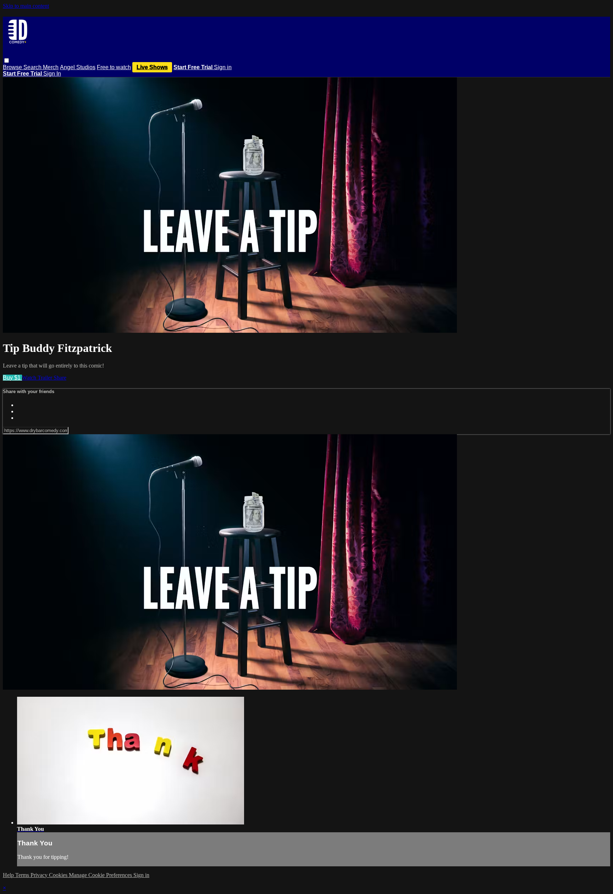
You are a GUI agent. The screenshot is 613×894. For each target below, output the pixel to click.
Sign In (52, 74)
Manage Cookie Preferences (101, 875)
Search (33, 67)
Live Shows (152, 67)
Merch (51, 67)
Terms (23, 875)
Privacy (40, 875)
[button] (6, 60)
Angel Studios (77, 67)
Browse (13, 67)
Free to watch (114, 67)
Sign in (223, 67)
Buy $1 (12, 378)
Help (9, 875)
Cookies (59, 875)
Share (60, 378)
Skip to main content (26, 6)
